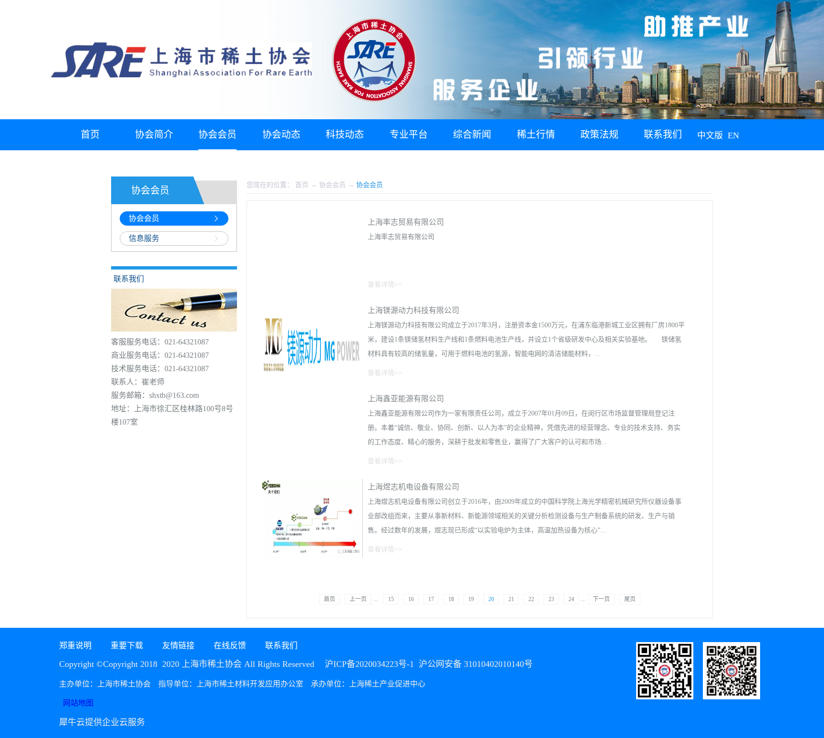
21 (511, 599)
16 (411, 599)
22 (531, 599)
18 (451, 599)
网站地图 (76, 703)
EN (733, 135)
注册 (754, 162)
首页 (90, 134)
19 (471, 599)
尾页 (630, 599)
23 (551, 599)
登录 (733, 162)
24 (571, 599)
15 (391, 599)
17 (431, 599)
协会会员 (332, 184)
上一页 (358, 599)
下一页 (601, 599)
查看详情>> (385, 284)
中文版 (710, 135)
